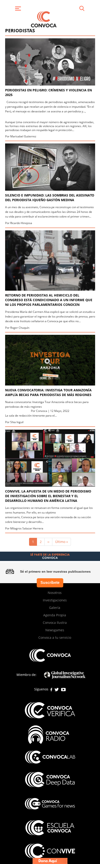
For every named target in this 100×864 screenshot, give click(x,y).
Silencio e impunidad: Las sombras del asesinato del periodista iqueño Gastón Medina (49, 197)
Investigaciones (55, 600)
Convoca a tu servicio (54, 637)
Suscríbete (50, 583)
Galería (54, 607)
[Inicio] (44, 18)
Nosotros (55, 592)
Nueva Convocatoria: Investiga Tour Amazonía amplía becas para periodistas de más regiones (48, 392)
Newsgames (54, 630)
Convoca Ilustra (55, 622)
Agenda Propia (54, 615)
